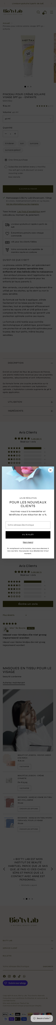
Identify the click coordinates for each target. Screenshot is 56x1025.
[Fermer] (50, 470)
